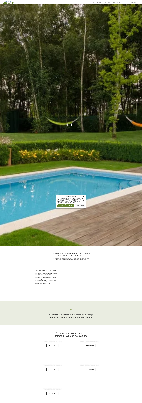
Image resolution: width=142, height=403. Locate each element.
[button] (84, 196)
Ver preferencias (79, 205)
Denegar (70, 205)
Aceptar (61, 205)
